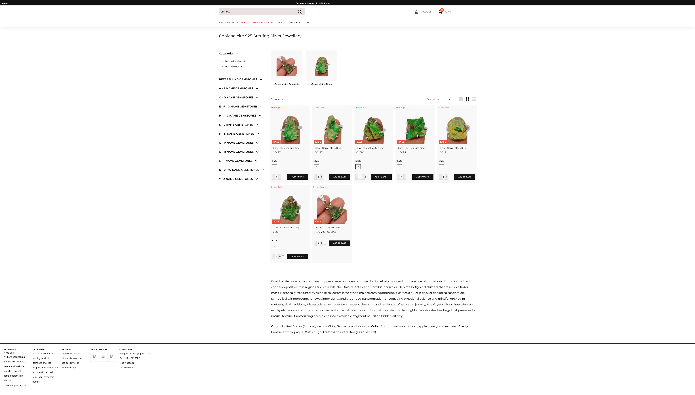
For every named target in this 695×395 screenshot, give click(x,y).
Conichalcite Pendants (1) (232, 61)
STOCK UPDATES (299, 22)
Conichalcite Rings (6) (231, 66)
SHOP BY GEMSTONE (232, 22)
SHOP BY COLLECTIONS (267, 22)
